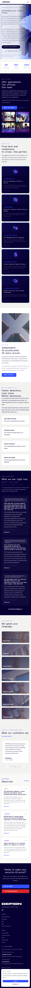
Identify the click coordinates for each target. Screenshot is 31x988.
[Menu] (27, 2)
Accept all (16, 981)
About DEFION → (9, 374)
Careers (3, 942)
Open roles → (22, 107)
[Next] (24, 766)
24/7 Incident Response (11, 891)
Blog (3, 937)
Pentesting (4, 919)
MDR (3, 921)
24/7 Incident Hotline (11, 51)
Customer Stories (6, 935)
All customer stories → (7, 736)
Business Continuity (6, 926)
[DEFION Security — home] (15, 904)
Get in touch (8, 886)
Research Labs (5, 940)
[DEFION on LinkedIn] (2, 910)
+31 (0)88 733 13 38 (6, 954)
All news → (26, 780)
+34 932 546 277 (6, 961)
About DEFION (5, 933)
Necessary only (16, 984)
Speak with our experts (10, 46)
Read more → (7, 532)
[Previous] (6, 766)
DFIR (3, 923)
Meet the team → (9, 107)
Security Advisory (6, 916)
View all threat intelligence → (15, 609)
